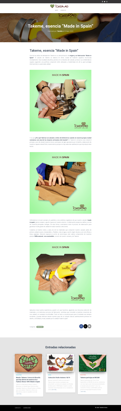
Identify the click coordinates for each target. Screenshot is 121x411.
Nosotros (39, 326)
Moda (49, 375)
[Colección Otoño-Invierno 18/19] (60, 363)
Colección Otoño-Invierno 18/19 (59, 377)
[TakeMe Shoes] (60, 6)
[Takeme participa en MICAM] (92, 363)
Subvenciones (27, 408)
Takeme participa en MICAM (90, 377)
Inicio (56, 10)
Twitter (104, 2)
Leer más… (19, 394)
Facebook (102, 2)
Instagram (106, 2)
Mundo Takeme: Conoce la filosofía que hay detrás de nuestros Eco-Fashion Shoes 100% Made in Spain (28, 380)
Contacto (63, 10)
